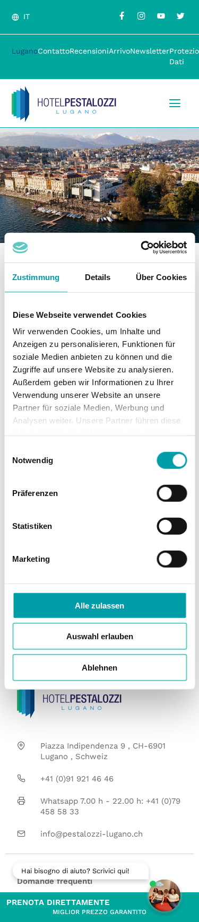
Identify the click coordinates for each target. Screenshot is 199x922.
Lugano (25, 51)
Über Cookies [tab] (161, 276)
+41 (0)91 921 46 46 (77, 779)
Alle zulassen (99, 605)
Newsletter (149, 51)
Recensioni (89, 51)
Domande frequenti (54, 881)
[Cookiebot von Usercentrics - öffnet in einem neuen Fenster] (142, 248)
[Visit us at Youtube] (161, 16)
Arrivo (119, 51)
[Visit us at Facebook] (121, 16)
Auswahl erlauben (99, 636)
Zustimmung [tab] (35, 276)
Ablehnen (99, 667)
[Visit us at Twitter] (180, 16)
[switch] (172, 492)
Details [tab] (98, 276)
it (26, 16)
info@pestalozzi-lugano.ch (91, 834)
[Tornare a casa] (64, 104)
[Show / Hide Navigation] (175, 103)
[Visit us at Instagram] (141, 16)
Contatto (54, 51)
